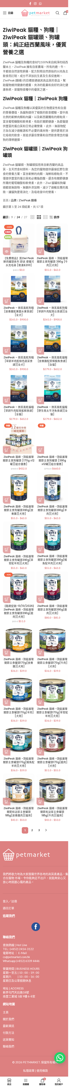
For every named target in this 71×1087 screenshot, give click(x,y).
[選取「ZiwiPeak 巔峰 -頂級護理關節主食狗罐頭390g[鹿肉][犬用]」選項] (40, 599)
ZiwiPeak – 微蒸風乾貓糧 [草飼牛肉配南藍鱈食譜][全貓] (19, 410)
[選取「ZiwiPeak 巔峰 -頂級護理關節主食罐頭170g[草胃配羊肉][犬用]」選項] (40, 702)
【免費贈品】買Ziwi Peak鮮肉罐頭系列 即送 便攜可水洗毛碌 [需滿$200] (18, 261)
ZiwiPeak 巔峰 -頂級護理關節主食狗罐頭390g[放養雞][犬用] (19, 510)
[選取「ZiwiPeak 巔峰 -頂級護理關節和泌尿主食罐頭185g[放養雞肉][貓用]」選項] (6, 801)
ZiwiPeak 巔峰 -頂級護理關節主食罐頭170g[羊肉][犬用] (19, 712)
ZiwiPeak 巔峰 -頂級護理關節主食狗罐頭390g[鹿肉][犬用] (52, 609)
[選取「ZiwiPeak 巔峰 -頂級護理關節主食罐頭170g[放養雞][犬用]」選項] (6, 652)
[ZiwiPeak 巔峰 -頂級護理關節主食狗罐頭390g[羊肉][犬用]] (52, 488)
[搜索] (57, 13)
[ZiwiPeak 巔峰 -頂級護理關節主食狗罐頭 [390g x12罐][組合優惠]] (52, 438)
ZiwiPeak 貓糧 (18, 98)
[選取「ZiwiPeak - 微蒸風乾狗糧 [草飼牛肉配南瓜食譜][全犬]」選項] (40, 301)
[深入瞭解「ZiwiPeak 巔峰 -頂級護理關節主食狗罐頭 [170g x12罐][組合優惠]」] (6, 450)
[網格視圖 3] (39, 217)
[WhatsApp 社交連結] (40, 3)
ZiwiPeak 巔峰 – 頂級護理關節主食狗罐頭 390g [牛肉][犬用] (52, 261)
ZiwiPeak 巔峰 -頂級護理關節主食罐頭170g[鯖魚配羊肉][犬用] (18, 762)
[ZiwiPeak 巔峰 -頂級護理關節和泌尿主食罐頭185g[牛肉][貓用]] (52, 789)
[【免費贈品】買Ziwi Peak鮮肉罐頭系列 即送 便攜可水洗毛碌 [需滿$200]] (19, 239)
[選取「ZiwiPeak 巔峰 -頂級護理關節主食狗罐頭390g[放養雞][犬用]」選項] (6, 500)
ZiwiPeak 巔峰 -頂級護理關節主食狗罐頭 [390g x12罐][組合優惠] (52, 460)
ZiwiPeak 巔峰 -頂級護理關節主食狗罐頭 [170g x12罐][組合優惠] (18, 460)
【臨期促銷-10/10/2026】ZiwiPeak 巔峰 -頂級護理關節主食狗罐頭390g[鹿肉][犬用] (18, 611)
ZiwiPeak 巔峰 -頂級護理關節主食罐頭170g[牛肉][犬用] (52, 662)
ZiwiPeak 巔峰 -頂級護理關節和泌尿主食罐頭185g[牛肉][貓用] (52, 811)
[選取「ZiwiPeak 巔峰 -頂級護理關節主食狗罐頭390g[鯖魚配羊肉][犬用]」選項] (40, 549)
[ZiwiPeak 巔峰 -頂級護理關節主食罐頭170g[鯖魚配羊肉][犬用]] (19, 740)
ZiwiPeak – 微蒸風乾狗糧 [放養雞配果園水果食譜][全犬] (19, 311)
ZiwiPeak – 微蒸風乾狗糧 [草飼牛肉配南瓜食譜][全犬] (52, 311)
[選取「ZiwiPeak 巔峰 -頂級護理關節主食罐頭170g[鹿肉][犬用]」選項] (40, 752)
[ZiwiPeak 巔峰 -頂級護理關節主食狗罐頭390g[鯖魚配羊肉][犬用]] (52, 537)
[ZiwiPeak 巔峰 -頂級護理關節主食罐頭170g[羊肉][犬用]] (19, 690)
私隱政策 (28, 1070)
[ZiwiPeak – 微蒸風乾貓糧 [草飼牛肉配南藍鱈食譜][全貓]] (19, 388)
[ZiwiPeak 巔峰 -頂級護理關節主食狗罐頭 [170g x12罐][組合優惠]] (19, 438)
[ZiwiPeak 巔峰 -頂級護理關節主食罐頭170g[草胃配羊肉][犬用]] (52, 690)
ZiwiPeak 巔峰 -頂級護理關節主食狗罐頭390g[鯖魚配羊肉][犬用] (52, 559)
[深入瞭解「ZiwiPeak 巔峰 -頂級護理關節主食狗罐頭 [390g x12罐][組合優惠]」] (40, 450)
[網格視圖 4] (45, 217)
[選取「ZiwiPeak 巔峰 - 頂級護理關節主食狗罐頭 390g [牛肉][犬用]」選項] (40, 251)
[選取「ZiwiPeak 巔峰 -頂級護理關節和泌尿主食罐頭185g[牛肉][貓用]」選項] (40, 801)
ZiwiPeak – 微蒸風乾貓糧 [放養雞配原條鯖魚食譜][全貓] (52, 361)
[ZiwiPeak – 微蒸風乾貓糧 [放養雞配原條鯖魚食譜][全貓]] (52, 339)
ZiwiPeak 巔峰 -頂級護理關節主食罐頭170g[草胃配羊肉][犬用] (52, 712)
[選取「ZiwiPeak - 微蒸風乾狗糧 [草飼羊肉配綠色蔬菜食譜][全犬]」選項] (6, 351)
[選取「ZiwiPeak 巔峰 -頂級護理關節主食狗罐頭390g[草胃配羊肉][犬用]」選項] (6, 549)
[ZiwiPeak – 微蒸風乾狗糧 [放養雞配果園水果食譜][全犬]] (19, 289)
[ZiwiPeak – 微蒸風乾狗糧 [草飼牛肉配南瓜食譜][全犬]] (52, 289)
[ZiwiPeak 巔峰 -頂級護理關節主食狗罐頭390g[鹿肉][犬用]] (52, 587)
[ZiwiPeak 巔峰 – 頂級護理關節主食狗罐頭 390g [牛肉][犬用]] (52, 239)
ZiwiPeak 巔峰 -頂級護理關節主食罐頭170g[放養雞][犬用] (19, 662)
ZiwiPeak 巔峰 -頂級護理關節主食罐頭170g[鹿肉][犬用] (52, 762)
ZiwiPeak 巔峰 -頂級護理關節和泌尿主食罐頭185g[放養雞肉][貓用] (19, 811)
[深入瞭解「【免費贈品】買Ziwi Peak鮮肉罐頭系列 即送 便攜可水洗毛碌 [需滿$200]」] (6, 251)
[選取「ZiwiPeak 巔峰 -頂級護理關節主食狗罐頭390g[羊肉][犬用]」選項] (40, 500)
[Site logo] (35, 12)
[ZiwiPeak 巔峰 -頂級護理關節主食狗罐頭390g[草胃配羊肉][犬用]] (19, 537)
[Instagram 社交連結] (35, 3)
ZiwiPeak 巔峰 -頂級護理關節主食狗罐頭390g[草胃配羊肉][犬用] (19, 560)
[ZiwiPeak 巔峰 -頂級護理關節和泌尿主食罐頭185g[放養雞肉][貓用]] (19, 789)
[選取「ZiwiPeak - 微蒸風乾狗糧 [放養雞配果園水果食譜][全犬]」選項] (6, 301)
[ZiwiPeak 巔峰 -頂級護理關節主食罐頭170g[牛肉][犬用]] (52, 640)
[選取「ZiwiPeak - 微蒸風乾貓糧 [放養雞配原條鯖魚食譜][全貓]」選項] (40, 351)
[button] (6, 599)
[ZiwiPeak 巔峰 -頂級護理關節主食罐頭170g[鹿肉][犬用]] (52, 740)
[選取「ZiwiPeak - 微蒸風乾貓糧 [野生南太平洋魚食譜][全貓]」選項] (40, 400)
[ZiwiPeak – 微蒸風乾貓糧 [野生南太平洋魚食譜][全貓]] (52, 388)
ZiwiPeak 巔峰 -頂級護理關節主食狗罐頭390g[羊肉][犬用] (52, 510)
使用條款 (42, 1070)
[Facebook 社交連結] (30, 3)
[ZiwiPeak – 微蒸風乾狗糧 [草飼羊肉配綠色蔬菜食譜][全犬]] (19, 339)
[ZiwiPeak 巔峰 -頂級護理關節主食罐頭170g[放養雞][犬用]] (19, 640)
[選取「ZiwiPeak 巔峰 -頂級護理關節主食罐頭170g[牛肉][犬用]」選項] (40, 652)
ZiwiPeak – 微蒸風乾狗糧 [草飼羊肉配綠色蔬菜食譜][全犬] (19, 361)
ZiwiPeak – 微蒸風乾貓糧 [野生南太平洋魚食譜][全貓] (52, 410)
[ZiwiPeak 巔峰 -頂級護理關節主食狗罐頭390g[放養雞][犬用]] (19, 488)
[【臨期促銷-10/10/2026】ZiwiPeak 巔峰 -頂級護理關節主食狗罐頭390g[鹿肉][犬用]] (19, 587)
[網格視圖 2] (32, 217)
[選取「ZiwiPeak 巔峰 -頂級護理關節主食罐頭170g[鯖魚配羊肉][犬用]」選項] (6, 752)
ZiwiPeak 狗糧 (52, 98)
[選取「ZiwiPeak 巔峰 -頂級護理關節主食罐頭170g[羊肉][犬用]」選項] (6, 702)
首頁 (6, 200)
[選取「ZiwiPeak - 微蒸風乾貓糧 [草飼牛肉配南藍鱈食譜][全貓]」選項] (6, 400)
